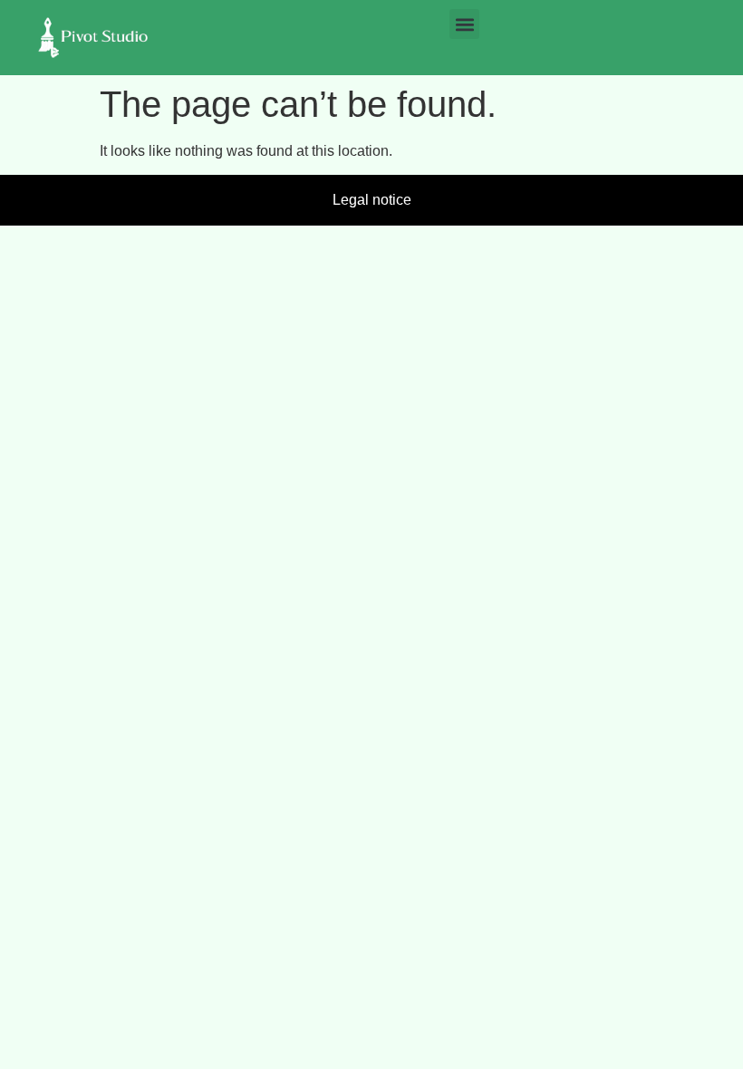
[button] (464, 24)
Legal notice (372, 199)
